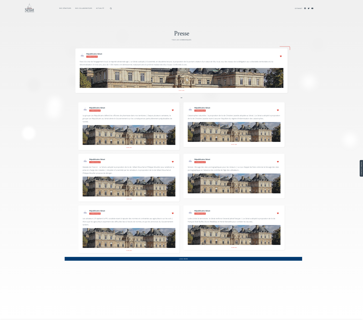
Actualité (100, 8)
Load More (183, 259)
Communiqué (92, 57)
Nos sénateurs (65, 8)
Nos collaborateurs (83, 8)
